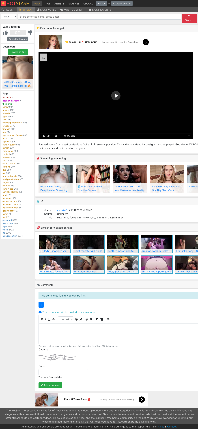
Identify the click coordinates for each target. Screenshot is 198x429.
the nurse (7, 104)
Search (189, 20)
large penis (7, 151)
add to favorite (19, 39)
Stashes (74, 3)
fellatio (5, 138)
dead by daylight (10, 100)
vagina (5, 182)
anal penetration (10, 179)
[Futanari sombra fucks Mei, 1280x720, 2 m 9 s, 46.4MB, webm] (156, 244)
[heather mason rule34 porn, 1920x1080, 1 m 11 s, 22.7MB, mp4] (122, 244)
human (5, 148)
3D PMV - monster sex (53, 251)
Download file (18, 52)
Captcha (43, 349)
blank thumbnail (10, 207)
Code (42, 366)
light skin (6, 141)
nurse (5, 214)
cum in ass (7, 189)
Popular (27, 9)
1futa (4, 160)
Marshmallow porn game (156, 271)
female (5, 110)
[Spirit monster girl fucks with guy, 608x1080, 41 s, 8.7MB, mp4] (88, 244)
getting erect (8, 210)
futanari (6, 129)
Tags (47, 3)
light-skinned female (12, 135)
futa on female (9, 176)
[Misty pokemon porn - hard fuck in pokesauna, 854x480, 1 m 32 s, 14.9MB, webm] (122, 264)
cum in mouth (9, 163)
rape (4, 195)
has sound (7, 223)
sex (4, 119)
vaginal (6, 154)
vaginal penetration (12, 122)
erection (6, 126)
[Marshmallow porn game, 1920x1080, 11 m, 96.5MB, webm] (156, 264)
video (5, 229)
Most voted (47, 9)
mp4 (4, 226)
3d (3, 233)
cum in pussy (9, 144)
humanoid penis (10, 204)
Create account (123, 3)
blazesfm (6, 97)
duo (4, 170)
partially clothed (10, 192)
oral (4, 132)
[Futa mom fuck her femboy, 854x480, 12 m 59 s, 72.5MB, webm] (88, 264)
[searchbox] (100, 17)
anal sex (6, 157)
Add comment (51, 385)
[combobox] (99, 17)
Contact (172, 426)
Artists (59, 3)
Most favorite (101, 9)
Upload (88, 3)
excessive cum (9, 201)
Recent (9, 9)
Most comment (74, 9)
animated (7, 220)
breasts (6, 113)
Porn (37, 3)
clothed (6, 185)
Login (103, 3)
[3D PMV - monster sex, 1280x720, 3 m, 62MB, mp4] (54, 244)
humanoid (7, 198)
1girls (4, 116)
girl (3, 173)
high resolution (9, 236)
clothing (6, 167)
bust (4, 217)
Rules (161, 426)
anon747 (62, 210)
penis (5, 107)
